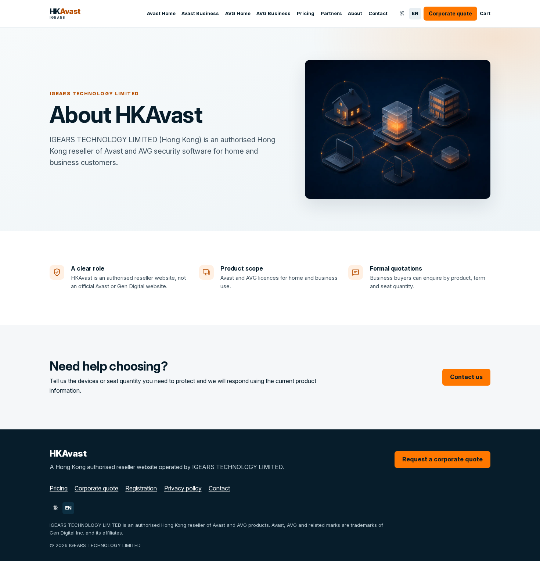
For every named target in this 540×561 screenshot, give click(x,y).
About (355, 13)
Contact (378, 13)
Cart (485, 13)
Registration (141, 488)
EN (416, 15)
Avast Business (200, 13)
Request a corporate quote (442, 459)
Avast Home (161, 13)
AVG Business (273, 13)
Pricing (305, 13)
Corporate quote (96, 488)
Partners (331, 13)
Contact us (466, 376)
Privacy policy (183, 488)
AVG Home (238, 13)
